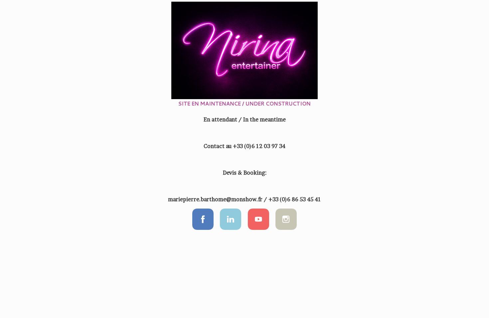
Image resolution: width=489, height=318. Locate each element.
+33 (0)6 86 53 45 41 (294, 199)
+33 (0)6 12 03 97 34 (259, 146)
